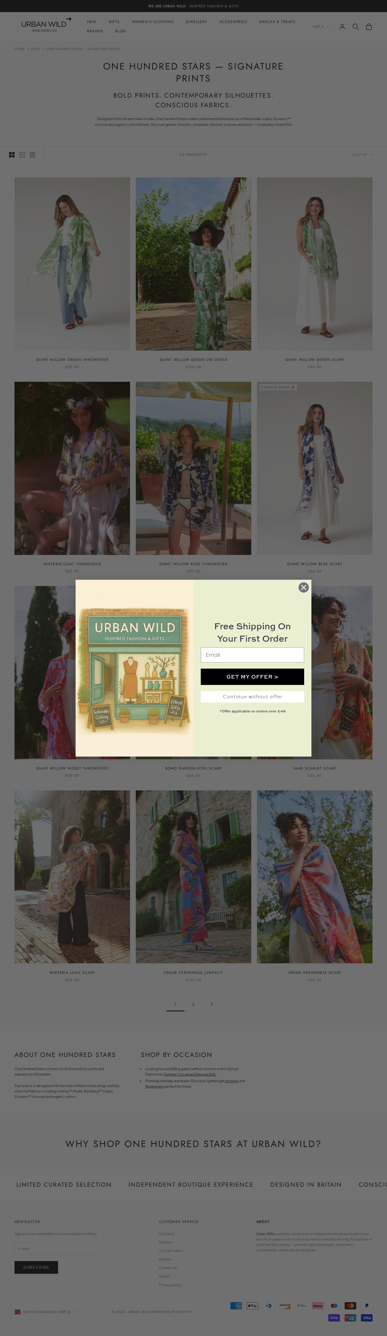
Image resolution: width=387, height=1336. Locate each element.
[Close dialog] (303, 587)
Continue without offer (252, 696)
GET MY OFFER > (252, 676)
